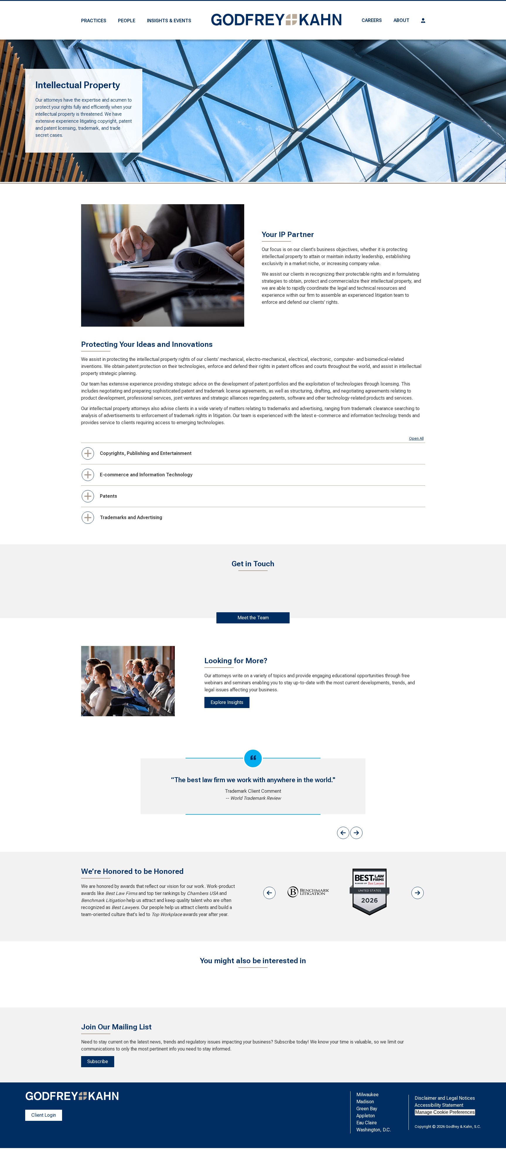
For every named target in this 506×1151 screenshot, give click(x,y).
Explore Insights (227, 702)
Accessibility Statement (439, 1105)
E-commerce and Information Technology (146, 475)
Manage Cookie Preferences (445, 1112)
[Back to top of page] (494, 1137)
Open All (416, 438)
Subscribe (97, 1061)
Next (356, 833)
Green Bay (366, 1108)
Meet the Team (253, 617)
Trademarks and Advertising (131, 517)
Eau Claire (366, 1123)
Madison (365, 1101)
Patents (108, 496)
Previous (343, 833)
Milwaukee (367, 1094)
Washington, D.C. (373, 1130)
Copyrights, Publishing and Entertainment (146, 453)
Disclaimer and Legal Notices (445, 1098)
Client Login (43, 1115)
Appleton (365, 1115)
